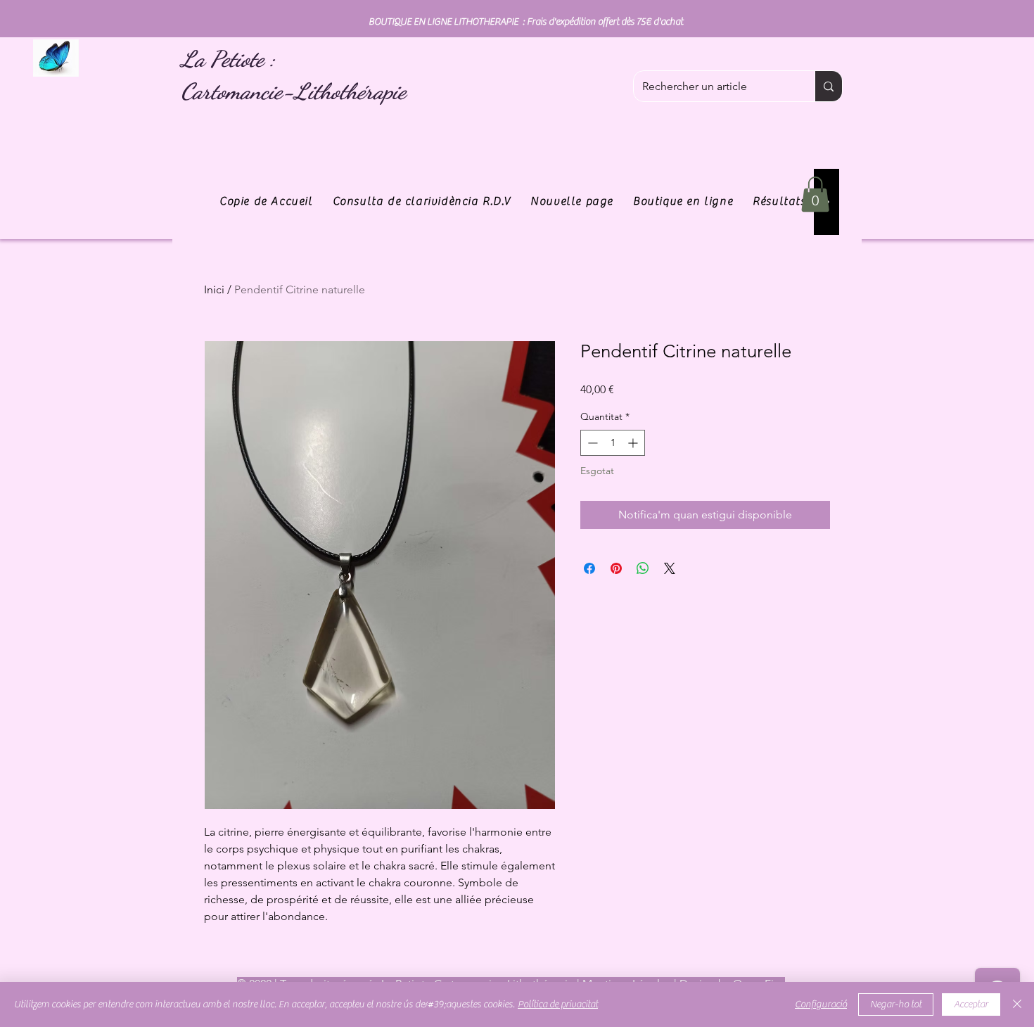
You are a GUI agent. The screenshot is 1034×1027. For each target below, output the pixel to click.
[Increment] (634, 442)
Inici (214, 289)
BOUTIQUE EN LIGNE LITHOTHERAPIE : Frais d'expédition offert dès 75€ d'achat (526, 21)
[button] (815, 194)
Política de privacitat (558, 1004)
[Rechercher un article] (828, 86)
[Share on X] (669, 568)
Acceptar (971, 1004)
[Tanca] (1017, 1004)
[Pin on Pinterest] (616, 568)
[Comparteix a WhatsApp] (642, 568)
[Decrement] (591, 442)
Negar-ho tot (895, 1004)
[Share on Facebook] (589, 568)
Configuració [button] (821, 1004)
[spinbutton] (612, 442)
